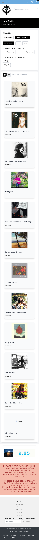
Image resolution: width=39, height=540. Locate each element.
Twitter (20, 507)
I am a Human (26, 521)
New (18, 43)
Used (25, 43)
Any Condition (8, 43)
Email (20, 515)
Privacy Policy (5, 536)
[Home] (6, 9)
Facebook (20, 504)
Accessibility (32, 535)
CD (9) (6, 61)
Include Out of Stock (22, 37)
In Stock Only (8, 37)
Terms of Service (14, 536)
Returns (22, 535)
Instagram (20, 509)
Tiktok (20, 512)
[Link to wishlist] (28, 2)
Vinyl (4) (6, 65)
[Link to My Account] (32, 2)
